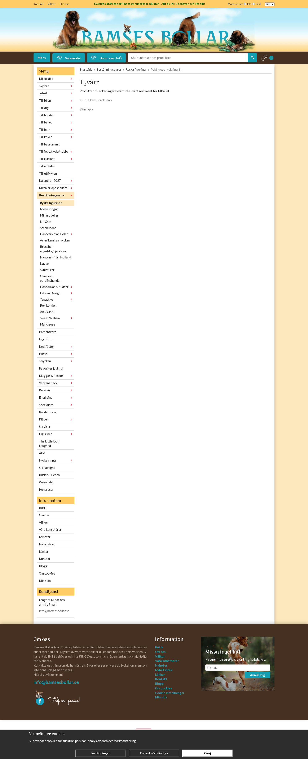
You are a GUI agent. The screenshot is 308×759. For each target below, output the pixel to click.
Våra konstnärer (50, 529)
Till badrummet (49, 144)
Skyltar (44, 86)
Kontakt (38, 4)
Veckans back (48, 383)
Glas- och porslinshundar (50, 278)
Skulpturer (47, 270)
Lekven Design (50, 293)
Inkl (249, 4)
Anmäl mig (257, 675)
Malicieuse (47, 324)
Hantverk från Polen (54, 234)
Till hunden (46, 115)
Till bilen (45, 100)
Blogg (43, 566)
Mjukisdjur (46, 78)
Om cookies (47, 573)
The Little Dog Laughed (49, 443)
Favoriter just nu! (51, 368)
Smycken (45, 361)
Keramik (44, 390)
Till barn (44, 129)
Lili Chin (45, 221)
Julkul (43, 93)
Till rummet (47, 159)
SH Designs (47, 468)
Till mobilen (47, 166)
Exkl (258, 4)
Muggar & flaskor (51, 376)
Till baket (45, 122)
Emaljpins (45, 397)
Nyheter (44, 537)
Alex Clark (47, 312)
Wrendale (46, 482)
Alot (42, 453)
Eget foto (46, 339)
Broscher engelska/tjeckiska (53, 249)
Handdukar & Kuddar (54, 287)
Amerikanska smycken (55, 240)
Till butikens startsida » (96, 100)
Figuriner (45, 434)
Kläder (43, 419)
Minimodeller (49, 215)
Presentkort (47, 332)
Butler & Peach (49, 475)
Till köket (45, 137)
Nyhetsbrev (47, 544)
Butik (42, 508)
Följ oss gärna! (64, 700)
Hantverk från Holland (55, 257)
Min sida (45, 581)
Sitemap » (86, 109)
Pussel (43, 354)
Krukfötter (46, 346)
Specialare (46, 405)
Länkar (43, 551)
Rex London (48, 305)
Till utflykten (48, 173)
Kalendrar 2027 (50, 180)
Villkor (52, 4)
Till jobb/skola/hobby (54, 151)
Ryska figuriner (51, 203)
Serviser (44, 426)
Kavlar (44, 263)
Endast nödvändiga (154, 753)
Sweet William (50, 318)
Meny (42, 58)
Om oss (64, 4)
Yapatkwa (46, 299)
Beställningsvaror (52, 195)
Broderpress (47, 412)
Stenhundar (48, 228)
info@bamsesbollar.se (54, 611)
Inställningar (100, 753)
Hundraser (46, 489)
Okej (207, 753)
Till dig (44, 108)
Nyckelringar (49, 209)
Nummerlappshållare (53, 188)
